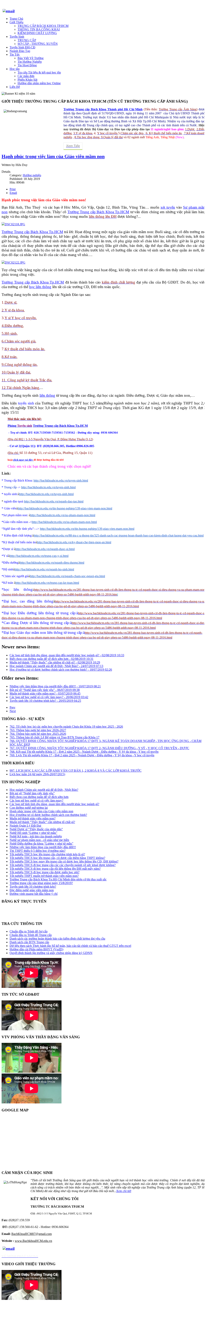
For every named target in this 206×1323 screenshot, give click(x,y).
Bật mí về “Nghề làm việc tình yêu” (32, 793)
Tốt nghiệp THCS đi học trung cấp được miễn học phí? (44, 872)
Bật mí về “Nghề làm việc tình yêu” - (45, 690)
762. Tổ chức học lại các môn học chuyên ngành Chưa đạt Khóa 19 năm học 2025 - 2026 (66, 726)
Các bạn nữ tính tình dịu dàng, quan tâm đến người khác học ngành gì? (54, 804)
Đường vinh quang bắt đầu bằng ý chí (33, 893)
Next (13, 711)
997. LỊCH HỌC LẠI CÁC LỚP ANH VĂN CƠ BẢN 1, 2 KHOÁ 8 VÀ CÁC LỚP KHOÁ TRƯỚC (76, 770)
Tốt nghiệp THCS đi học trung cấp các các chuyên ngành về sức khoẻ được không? (63, 865)
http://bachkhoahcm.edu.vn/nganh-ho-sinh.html (44, 569)
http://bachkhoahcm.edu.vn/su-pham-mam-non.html (62, 515)
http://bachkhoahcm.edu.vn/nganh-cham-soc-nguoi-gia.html (67, 576)
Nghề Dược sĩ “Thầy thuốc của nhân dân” (36, 829)
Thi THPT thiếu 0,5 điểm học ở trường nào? (37, 850)
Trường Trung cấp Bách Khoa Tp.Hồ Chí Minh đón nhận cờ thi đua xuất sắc (58, 879)
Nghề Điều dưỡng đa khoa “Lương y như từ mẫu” (41, 843)
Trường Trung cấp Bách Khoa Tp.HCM (60, 425)
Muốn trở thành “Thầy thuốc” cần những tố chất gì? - (55, 662)
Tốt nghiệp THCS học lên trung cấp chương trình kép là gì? (47, 854)
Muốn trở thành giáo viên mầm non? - (45, 693)
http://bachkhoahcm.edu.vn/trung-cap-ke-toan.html (47, 582)
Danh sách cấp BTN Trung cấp (29, 942)
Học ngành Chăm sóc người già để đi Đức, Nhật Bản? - (56, 666)
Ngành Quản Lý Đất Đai (25, 825)
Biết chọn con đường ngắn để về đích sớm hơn (39, 797)
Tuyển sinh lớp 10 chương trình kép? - (45, 700)
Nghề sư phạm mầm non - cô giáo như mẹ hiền (39, 840)
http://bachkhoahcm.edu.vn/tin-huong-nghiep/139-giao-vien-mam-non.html (65, 508)
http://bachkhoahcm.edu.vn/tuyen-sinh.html (61, 480)
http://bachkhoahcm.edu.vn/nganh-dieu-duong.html (52, 562)
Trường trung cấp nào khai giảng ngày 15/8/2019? (41, 883)
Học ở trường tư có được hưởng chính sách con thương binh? (48, 815)
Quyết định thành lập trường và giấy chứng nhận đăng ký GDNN (51, 953)
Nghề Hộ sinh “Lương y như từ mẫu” (33, 832)
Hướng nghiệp (32, 175)
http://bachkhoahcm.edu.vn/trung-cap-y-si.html (39, 555)
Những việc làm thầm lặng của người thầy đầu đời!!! (43, 847)
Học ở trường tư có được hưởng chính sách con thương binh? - (61, 669)
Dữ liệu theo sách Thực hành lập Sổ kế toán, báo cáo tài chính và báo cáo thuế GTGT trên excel (70, 945)
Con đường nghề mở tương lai (29, 807)
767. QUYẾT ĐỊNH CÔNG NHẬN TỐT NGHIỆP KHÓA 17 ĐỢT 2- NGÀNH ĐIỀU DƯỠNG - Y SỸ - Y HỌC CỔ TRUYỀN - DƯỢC (99, 748)
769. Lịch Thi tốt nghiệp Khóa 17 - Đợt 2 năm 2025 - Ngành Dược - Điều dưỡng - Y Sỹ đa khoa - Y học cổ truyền (82, 755)
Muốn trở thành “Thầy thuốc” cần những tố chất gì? (42, 822)
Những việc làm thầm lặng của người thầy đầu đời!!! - (55, 686)
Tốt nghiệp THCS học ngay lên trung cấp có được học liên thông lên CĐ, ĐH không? (64, 861)
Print (13, 189)
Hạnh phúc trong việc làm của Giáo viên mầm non (53, 156)
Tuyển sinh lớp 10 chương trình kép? (33, 886)
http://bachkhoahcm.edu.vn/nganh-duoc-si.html (45, 549)
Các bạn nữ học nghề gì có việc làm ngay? (36, 800)
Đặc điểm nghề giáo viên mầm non (32, 890)
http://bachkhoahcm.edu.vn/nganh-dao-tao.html (53, 501)
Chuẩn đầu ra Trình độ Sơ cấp (29, 931)
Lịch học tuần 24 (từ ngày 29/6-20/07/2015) (37, 774)
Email (13, 192)
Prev (12, 707)
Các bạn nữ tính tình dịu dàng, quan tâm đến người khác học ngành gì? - (67, 655)
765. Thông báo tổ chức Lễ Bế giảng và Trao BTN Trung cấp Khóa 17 (54, 737)
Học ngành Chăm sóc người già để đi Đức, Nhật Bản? (44, 789)
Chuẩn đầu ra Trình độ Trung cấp (31, 935)
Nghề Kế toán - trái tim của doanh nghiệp (36, 836)
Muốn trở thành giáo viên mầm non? (32, 818)
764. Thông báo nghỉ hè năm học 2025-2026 (38, 733)
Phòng (12, 425)
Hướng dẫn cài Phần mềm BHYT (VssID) (36, 949)
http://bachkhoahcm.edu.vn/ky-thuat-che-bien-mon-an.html (74, 542)
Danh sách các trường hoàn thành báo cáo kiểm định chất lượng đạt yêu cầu (57, 938)
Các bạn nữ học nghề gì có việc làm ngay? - (49, 697)
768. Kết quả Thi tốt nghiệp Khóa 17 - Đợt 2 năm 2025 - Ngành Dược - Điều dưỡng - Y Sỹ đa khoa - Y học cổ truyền (84, 751)
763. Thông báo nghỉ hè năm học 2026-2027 (38, 730)
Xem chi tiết (123, 1191)
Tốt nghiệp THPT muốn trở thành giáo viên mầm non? (44, 875)
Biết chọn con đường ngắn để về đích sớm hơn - (51, 659)
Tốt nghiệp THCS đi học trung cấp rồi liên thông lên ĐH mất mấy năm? (55, 868)
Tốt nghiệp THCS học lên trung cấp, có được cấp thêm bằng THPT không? (57, 858)
